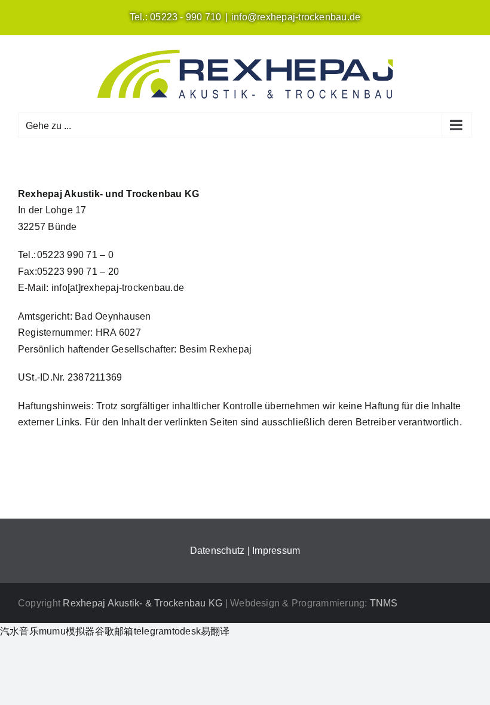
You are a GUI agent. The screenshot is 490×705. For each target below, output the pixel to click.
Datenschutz (217, 550)
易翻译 (215, 631)
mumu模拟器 (67, 631)
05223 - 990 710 (186, 17)
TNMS (384, 603)
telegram (153, 631)
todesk (186, 631)
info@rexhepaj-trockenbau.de (295, 17)
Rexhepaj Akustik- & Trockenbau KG (142, 603)
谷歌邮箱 (114, 631)
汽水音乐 (19, 631)
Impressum (276, 550)
